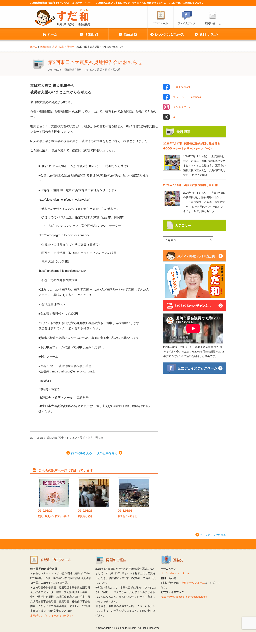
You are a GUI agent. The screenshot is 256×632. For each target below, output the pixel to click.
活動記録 (88, 34)
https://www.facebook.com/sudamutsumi (184, 596)
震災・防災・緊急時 (108, 69)
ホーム (49, 34)
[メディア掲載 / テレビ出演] (194, 260)
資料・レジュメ (206, 34)
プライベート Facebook (187, 97)
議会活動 (127, 34)
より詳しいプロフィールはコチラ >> (51, 615)
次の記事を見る (107, 453)
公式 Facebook (182, 87)
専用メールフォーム (193, 582)
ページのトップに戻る (213, 535)
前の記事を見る (81, 453)
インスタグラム (182, 107)
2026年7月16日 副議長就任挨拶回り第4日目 (191, 185)
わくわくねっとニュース (167, 34)
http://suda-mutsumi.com (175, 573)
